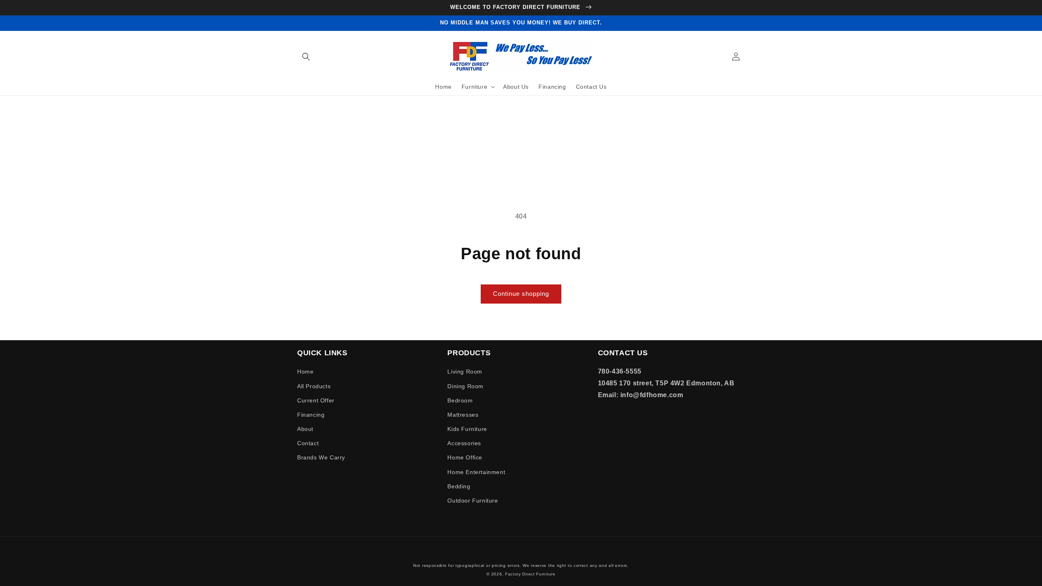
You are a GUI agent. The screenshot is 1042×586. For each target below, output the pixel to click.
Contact (308, 443)
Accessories (464, 443)
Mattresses (462, 414)
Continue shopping (521, 293)
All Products (314, 386)
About (305, 429)
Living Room (464, 371)
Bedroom (460, 400)
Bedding (458, 486)
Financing (310, 414)
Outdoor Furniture (472, 500)
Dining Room (465, 386)
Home (305, 371)
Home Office (464, 457)
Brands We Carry (321, 457)
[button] (306, 57)
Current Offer (316, 400)
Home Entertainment (476, 472)
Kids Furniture (467, 429)
